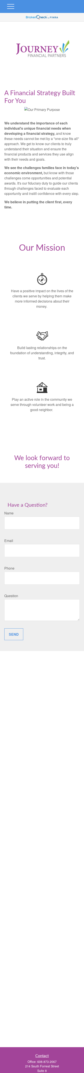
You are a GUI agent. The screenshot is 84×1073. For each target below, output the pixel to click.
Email (8, 540)
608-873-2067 (47, 1061)
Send (14, 634)
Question (11, 595)
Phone (9, 568)
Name (9, 513)
